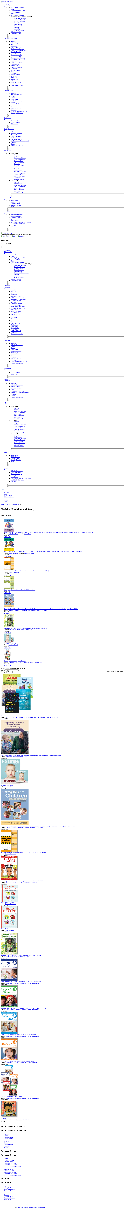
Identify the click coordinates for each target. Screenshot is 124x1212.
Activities (13, 41)
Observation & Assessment (21, 26)
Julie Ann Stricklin (29, 553)
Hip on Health (4, 928)
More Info (6, 613)
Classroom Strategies (16, 217)
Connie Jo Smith (13, 662)
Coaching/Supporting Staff (18, 10)
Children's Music (15, 203)
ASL (12, 44)
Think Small (7, 1191)
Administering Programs (17, 7)
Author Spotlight (8, 1137)
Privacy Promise (8, 1138)
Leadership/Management (17, 15)
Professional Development (18, 139)
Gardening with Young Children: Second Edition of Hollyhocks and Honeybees (25, 628)
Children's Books (18, 161)
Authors (6, 1135)
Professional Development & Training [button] (21, 16)
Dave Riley (16, 882)
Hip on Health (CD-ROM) (8, 902)
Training (13, 144)
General (13, 97)
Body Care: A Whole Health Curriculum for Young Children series (18, 1034)
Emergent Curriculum (16, 55)
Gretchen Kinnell (13, 645)
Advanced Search (8, 497)
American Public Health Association (37, 610)
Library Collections (9, 1188)
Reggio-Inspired (15, 79)
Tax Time (13, 142)
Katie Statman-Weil (27, 717)
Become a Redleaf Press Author (12, 1166)
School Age (17, 29)
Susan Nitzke (9, 882)
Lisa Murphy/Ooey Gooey (18, 223)
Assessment (14, 46)
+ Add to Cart (7, 537)
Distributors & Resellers (10, 1164)
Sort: (2, 670)
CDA (12, 9)
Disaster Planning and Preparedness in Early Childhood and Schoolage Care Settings (26, 570)
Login (5, 501)
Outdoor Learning (15, 70)
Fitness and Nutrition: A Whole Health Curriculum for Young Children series (21, 981)
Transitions (14, 83)
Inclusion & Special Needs (18, 59)
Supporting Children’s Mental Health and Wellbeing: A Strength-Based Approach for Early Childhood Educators (31, 755)
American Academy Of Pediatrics (18, 610)
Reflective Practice (16, 32)
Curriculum (14, 138)
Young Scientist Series (17, 85)
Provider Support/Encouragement (20, 141)
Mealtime (3, 1118)
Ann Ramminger (24, 882)
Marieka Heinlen (27, 1120)
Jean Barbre (36, 717)
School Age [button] (14, 180)
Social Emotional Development (19, 111)
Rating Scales (14, 77)
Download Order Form (10, 1163)
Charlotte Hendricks (14, 572)
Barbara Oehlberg (10, 717)
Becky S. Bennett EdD (36, 662)
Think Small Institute (9, 1189)
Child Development (19, 19)
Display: (3, 672)
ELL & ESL (14, 53)
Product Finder (8, 495)
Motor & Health (15, 104)
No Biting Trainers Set (10, 643)
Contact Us (7, 500)
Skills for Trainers (19, 30)
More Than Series (15, 65)
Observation (14, 68)
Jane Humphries (55, 717)
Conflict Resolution (16, 47)
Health (12, 206)
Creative (13, 96)
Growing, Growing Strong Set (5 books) (15, 661)
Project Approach (15, 74)
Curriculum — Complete (17, 49)
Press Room (7, 1146)
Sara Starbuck (12, 629)
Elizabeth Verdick (10, 1120)
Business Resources (16, 134)
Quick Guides (14, 76)
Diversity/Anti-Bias (19, 21)
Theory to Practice (16, 33)
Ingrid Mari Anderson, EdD (20, 756)
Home (5, 494)
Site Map (6, 1147)
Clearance (6, 1186)
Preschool (16, 27)
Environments (14, 121)
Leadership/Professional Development (21, 222)
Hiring (12, 13)
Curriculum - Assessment (12, 504)
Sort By (3, 668)
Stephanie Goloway (45, 717)
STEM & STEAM (16, 82)
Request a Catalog (9, 1160)
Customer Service (8, 1161)
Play (12, 71)
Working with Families (17, 113)
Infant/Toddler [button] (15, 153)
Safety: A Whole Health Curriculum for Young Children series (17, 1061)
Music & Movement (16, 67)
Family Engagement (16, 12)
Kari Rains (19, 717)
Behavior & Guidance (20, 18)
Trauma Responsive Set (7, 715)
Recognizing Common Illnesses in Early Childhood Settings (20, 590)
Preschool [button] (13, 167)
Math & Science (15, 64)
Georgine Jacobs (34, 882)
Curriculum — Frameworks (18, 50)
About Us (6, 1134)
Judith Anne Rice (13, 534)
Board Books (14, 200)
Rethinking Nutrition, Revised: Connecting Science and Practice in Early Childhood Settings (25, 881)
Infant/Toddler (18, 24)
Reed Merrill (27, 534)
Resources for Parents (16, 108)
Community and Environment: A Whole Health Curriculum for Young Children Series (23, 1008)
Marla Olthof (20, 629)
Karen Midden (28, 629)
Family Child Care (19, 22)
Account (6, 492)
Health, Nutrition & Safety (18, 58)
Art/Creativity (14, 43)
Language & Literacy (16, 62)
